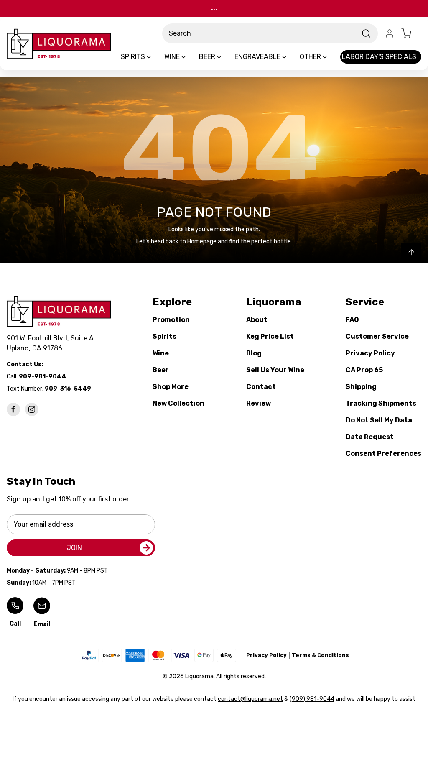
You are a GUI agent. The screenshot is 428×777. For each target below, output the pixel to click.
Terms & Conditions (320, 655)
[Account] (390, 33)
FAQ (352, 320)
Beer (161, 370)
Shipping (361, 387)
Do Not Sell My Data (379, 420)
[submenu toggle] (156, 57)
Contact (261, 387)
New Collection (178, 403)
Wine (161, 353)
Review (258, 403)
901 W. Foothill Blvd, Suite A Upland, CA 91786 (52, 343)
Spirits (164, 336)
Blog (254, 353)
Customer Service (377, 336)
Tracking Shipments (381, 403)
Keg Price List (270, 336)
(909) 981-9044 (312, 699)
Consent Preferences (383, 454)
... (214, 8)
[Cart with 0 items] (411, 33)
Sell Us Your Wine (275, 370)
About (257, 320)
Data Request (370, 437)
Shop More (171, 387)
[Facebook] (13, 409)
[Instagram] (31, 409)
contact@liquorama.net (250, 699)
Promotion (171, 320)
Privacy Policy (370, 353)
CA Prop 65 (364, 370)
